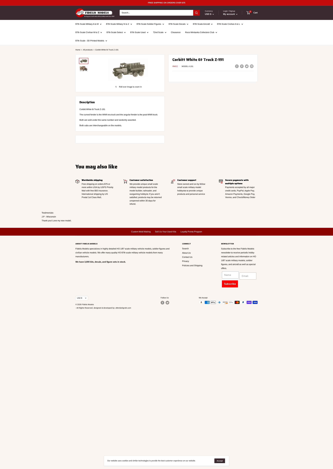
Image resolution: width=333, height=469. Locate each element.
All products (88, 50)
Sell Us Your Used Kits (165, 232)
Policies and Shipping (192, 265)
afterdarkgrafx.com (123, 308)
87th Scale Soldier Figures (149, 24)
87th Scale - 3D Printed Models (89, 41)
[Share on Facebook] (237, 66)
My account (229, 14)
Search (185, 248)
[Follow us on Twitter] (167, 302)
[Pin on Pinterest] (242, 66)
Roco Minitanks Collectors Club (199, 32)
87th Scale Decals (177, 24)
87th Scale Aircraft (201, 24)
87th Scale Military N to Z (117, 24)
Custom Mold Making (141, 232)
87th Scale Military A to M (87, 24)
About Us (186, 253)
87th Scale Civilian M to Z (87, 32)
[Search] (196, 13)
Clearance (176, 32)
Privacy (185, 261)
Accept (220, 461)
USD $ (79, 298)
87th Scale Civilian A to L (228, 24)
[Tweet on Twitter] (247, 66)
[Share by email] (252, 66)
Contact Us (187, 257)
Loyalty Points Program (191, 232)
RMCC (175, 66)
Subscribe (230, 284)
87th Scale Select (115, 32)
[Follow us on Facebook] (162, 302)
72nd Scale (158, 32)
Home (77, 50)
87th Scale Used (138, 32)
